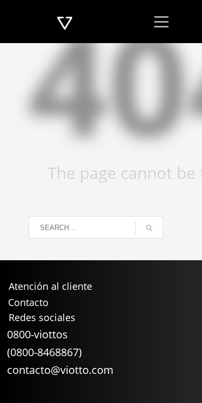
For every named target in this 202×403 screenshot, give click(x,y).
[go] (149, 228)
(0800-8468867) (44, 352)
